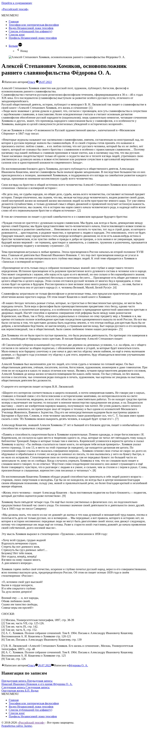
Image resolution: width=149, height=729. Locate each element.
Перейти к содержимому (16, 3)
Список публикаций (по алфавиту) (30, 31)
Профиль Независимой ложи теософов (33, 37)
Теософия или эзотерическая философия (34, 24)
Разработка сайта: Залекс (16, 725)
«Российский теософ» (15, 9)
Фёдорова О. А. (78, 665)
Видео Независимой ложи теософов (31, 28)
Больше (13, 45)
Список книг (17, 34)
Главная (14, 21)
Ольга (31, 82)
